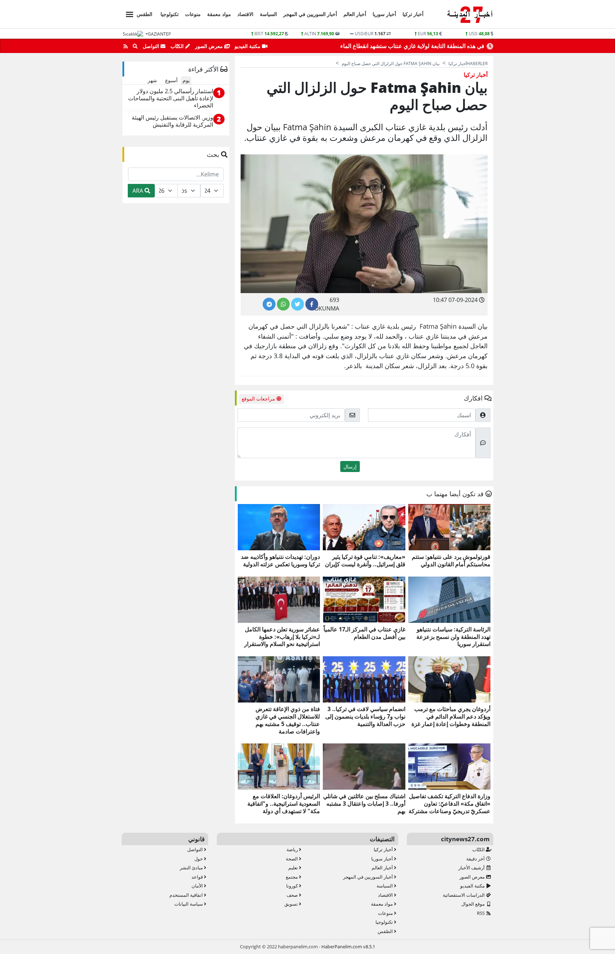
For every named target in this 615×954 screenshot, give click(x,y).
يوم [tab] (186, 80)
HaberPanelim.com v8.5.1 (348, 946)
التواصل (152, 46)
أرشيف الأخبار (472, 867)
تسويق (291, 904)
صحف (293, 895)
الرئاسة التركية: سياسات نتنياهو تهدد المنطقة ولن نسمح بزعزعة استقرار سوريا (453, 637)
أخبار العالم (354, 14)
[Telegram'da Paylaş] (269, 304)
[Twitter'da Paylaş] (297, 304)
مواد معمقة (219, 14)
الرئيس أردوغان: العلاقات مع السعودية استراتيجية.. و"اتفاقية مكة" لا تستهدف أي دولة (283, 804)
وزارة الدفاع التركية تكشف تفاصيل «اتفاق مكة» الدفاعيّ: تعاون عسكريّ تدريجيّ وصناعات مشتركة (449, 804)
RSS (481, 913)
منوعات (193, 14)
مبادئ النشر (192, 867)
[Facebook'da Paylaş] (311, 304)
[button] (127, 13)
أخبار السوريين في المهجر (310, 14)
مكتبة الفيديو (248, 46)
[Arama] (135, 46)
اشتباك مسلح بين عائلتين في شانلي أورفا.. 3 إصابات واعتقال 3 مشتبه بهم (364, 804)
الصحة (292, 858)
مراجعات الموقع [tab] (259, 398)
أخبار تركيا (413, 14)
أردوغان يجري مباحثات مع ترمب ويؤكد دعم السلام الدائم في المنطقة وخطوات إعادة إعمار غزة (450, 716)
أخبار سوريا (384, 14)
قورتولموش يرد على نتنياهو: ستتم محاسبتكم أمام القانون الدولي (451, 560)
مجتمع (292, 877)
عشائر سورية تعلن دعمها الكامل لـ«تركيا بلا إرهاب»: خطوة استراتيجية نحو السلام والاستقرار (282, 637)
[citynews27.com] (469, 14)
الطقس (144, 14)
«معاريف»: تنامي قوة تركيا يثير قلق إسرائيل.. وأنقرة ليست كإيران (365, 560)
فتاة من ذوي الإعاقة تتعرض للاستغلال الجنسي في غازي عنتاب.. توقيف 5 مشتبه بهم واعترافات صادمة (288, 720)
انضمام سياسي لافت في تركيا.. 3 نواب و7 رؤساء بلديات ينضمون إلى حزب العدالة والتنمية (365, 716)
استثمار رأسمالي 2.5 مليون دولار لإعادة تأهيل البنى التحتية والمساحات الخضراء (170, 98)
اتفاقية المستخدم (186, 895)
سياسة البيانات (189, 904)
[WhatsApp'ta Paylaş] (283, 304)
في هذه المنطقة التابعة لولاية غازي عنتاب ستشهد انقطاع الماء (412, 46)
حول (199, 858)
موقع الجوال (473, 904)
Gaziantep (159, 34)
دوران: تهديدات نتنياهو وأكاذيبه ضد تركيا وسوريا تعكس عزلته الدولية (280, 560)
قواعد (197, 877)
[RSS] (126, 46)
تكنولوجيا (170, 14)
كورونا (292, 886)
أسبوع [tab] (171, 80)
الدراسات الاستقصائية (464, 895)
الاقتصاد (245, 14)
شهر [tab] (152, 80)
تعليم (293, 867)
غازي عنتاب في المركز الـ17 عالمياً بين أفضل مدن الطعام (364, 633)
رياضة (293, 849)
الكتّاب (177, 46)
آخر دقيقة (476, 858)
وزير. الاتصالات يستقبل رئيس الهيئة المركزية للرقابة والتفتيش (172, 121)
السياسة (268, 14)
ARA (138, 191)
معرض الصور (209, 46)
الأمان (197, 886)
